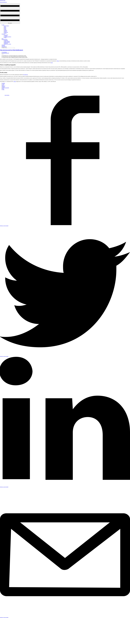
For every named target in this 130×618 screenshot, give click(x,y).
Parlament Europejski (5, 87)
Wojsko (5, 37)
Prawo (5, 28)
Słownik (3, 45)
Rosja (3, 88)
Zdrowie (5, 31)
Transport (5, 35)
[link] (2, 95)
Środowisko (6, 32)
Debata (58, 60)
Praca (5, 26)
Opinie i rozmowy (7, 41)
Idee (2, 38)
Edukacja (5, 30)
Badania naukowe (7, 42)
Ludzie (3, 24)
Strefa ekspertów (4, 39)
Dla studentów (4, 46)
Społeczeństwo (6, 25)
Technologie (6, 34)
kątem (52, 62)
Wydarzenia (6, 40)
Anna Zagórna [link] (4, 52)
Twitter (3, 89)
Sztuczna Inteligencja (3, 2)
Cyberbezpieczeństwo (7, 36)
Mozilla (3, 86)
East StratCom (25, 74)
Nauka (5, 29)
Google (3, 84)
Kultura (5, 33)
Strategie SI (6, 43)
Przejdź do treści (2, 0)
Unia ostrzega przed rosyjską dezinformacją (11, 50)
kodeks (15, 81)
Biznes (5, 27)
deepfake (3, 83)
